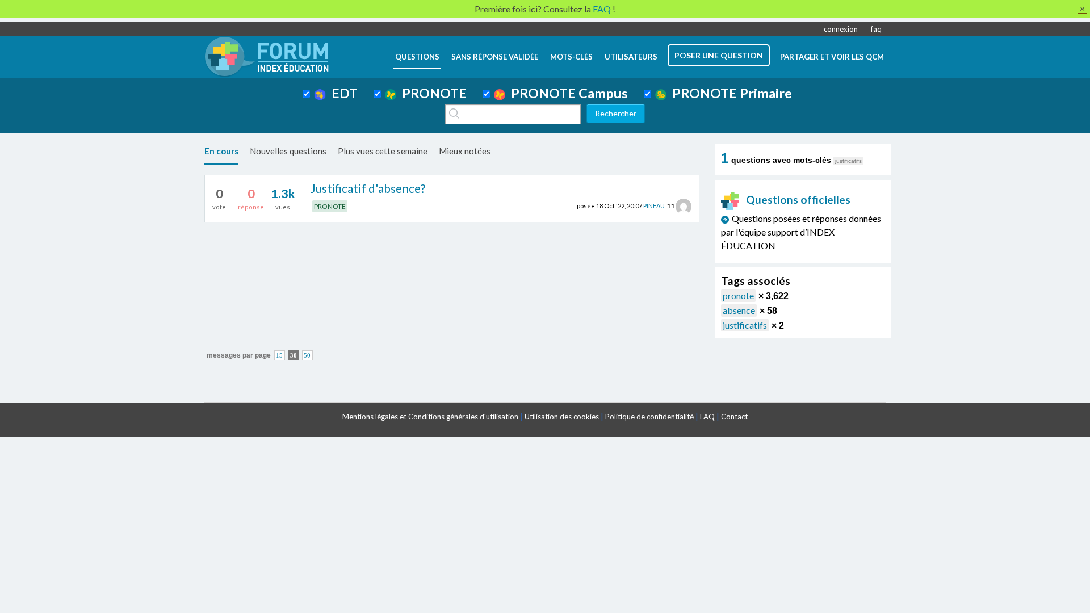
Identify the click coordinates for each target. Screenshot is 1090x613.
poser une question (718, 55)
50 (307, 355)
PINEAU (654, 205)
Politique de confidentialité (649, 416)
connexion (841, 28)
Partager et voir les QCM (832, 56)
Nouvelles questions (288, 151)
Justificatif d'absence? (368, 188)
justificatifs (745, 325)
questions (417, 56)
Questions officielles (798, 199)
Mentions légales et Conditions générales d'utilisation (430, 416)
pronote (738, 295)
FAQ (707, 416)
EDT (342, 93)
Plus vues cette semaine (382, 151)
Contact (734, 416)
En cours (221, 151)
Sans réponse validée (494, 56)
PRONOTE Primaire (729, 93)
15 (279, 355)
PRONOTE (431, 93)
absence (739, 310)
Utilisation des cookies (562, 416)
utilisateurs (631, 56)
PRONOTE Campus (566, 93)
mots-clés (571, 56)
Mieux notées (465, 151)
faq (876, 28)
